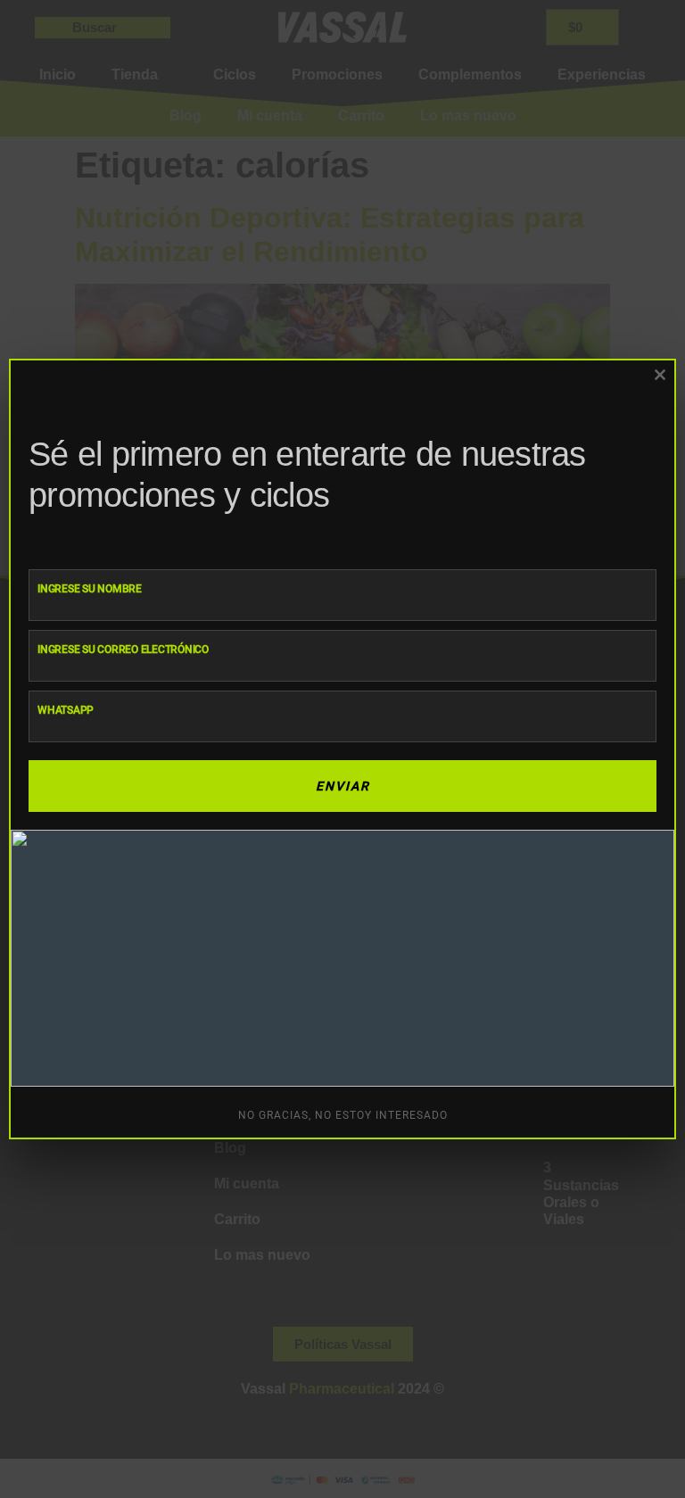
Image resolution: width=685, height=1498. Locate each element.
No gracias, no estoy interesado (343, 1115)
